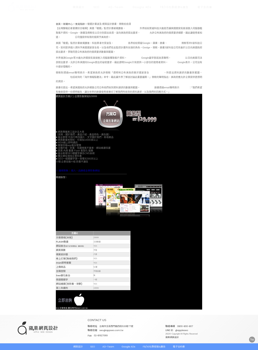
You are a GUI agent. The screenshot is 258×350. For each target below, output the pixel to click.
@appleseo (181, 330)
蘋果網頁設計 (172, 337)
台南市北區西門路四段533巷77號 (116, 326)
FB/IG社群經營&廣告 (174, 7)
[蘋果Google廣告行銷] (38, 328)
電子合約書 (205, 7)
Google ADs (142, 7)
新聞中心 (68, 24)
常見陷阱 (80, 24)
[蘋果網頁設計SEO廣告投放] (20, 7)
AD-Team (116, 7)
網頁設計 (79, 7)
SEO (96, 7)
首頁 (58, 24)
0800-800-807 (185, 326)
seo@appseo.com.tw (111, 330)
